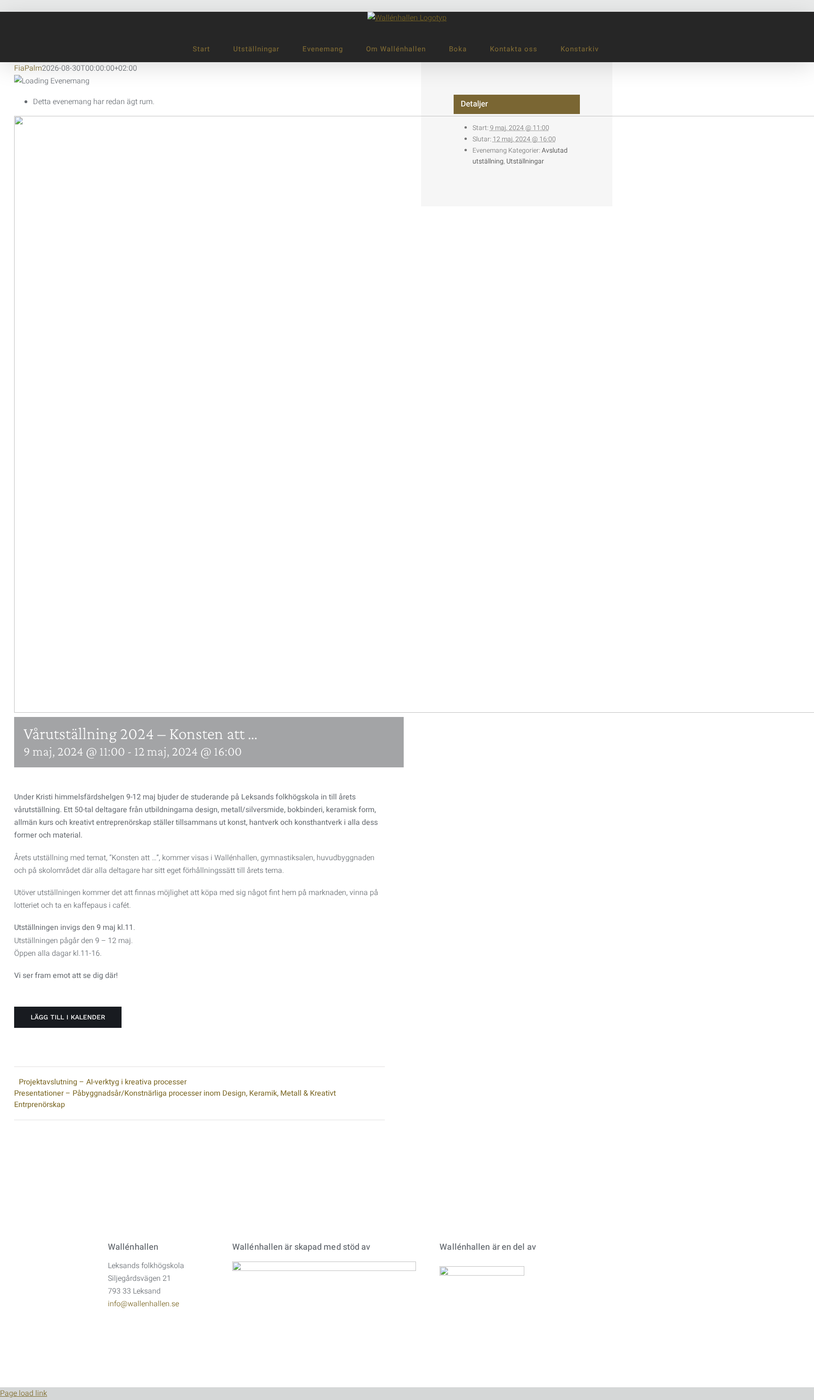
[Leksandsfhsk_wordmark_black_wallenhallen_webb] (482, 1270)
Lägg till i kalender (68, 1017)
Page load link (23, 1393)
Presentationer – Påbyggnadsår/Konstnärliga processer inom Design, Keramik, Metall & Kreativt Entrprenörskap (175, 1099)
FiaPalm (28, 68)
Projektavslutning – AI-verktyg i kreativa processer (103, 1082)
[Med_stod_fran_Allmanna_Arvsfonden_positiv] (324, 1265)
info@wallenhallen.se (143, 1304)
